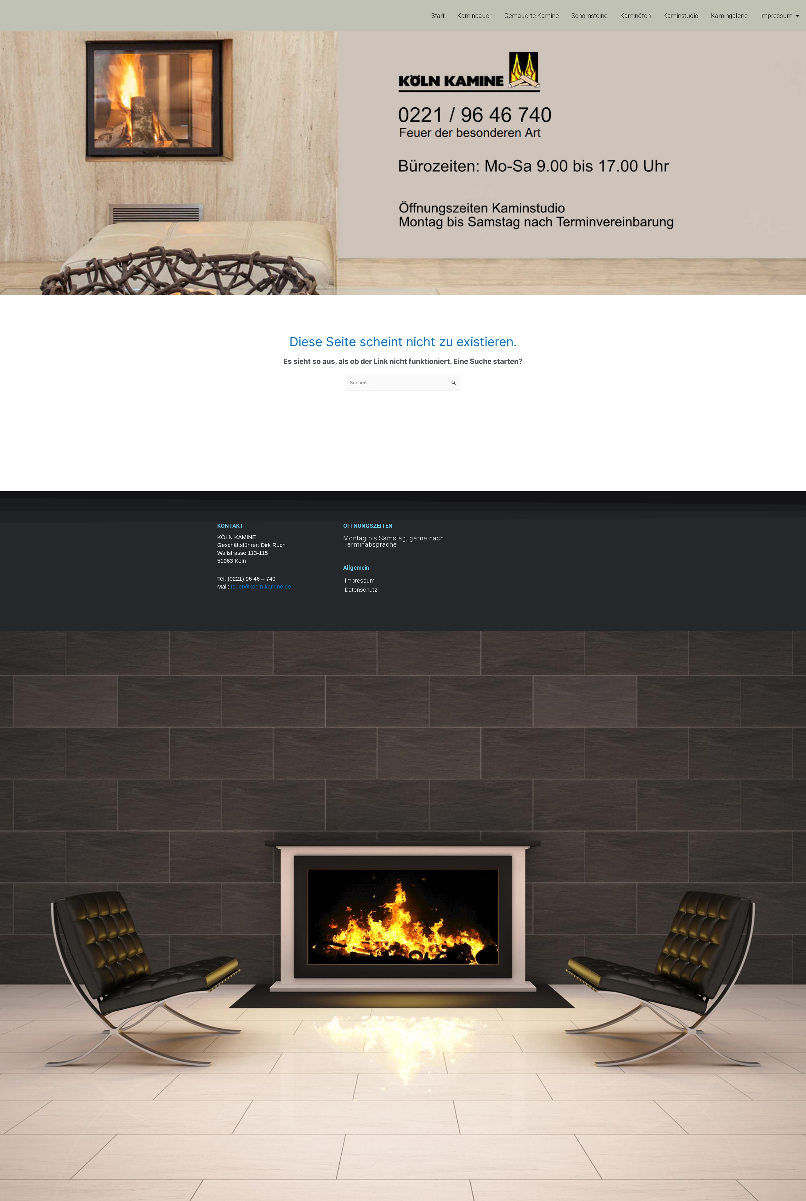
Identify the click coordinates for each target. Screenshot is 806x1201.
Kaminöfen (635, 16)
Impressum (776, 16)
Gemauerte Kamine (531, 16)
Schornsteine (589, 16)
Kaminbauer (474, 16)
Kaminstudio (680, 16)
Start (438, 16)
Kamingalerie (729, 16)
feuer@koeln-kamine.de (261, 587)
